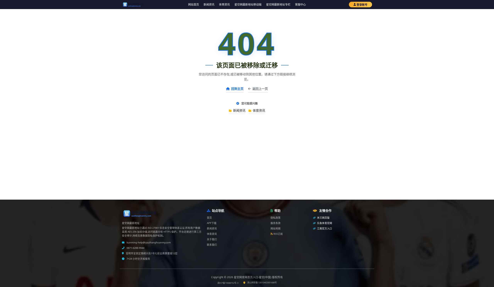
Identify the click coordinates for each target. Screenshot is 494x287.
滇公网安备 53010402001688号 (262, 282)
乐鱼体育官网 (324, 223)
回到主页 (237, 89)
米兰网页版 (323, 217)
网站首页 (193, 4)
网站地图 (276, 228)
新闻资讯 (209, 4)
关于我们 (212, 239)
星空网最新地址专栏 (278, 4)
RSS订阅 (278, 234)
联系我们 (212, 244)
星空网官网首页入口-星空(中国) (253, 277)
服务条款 (276, 223)
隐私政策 (276, 217)
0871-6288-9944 (135, 248)
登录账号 (362, 4)
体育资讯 (224, 4)
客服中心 (300, 4)
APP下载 (212, 223)
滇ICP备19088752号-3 (227, 282)
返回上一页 (260, 89)
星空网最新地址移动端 (247, 4)
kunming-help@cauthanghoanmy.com (148, 242)
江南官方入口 (324, 228)
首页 (209, 217)
